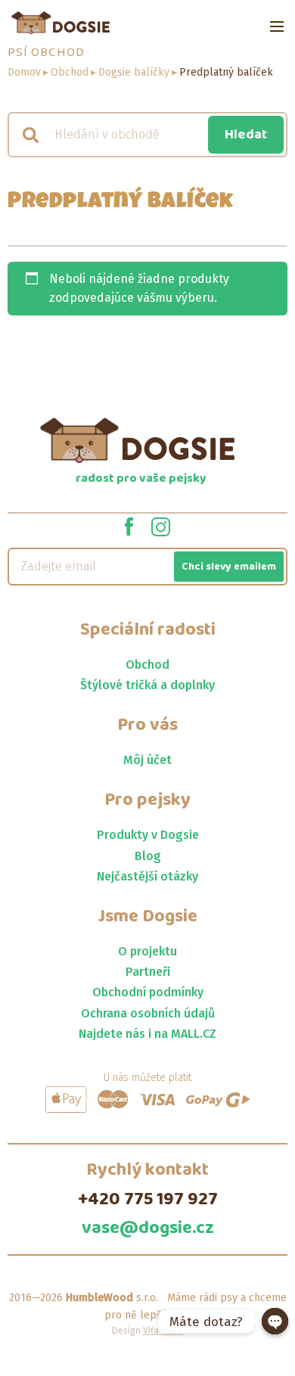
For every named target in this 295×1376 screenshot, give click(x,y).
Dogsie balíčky (133, 72)
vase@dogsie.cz (148, 1228)
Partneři (148, 971)
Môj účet (147, 760)
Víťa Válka (163, 1330)
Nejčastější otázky (147, 876)
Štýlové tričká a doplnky (147, 685)
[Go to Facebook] (129, 526)
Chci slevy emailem (229, 566)
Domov (24, 72)
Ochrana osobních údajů (148, 1013)
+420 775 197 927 (148, 1199)
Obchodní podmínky (147, 992)
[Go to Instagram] (161, 526)
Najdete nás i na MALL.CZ (147, 1034)
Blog (148, 856)
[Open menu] (277, 26)
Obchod (69, 72)
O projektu (147, 951)
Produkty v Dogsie (148, 835)
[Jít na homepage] (60, 22)
